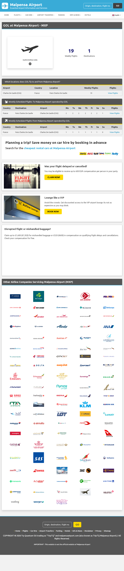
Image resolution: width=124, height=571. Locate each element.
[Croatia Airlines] (108, 356)
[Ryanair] (108, 444)
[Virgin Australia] (62, 491)
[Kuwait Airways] (15, 414)
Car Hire (28, 15)
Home (6, 15)
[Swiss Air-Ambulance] (62, 470)
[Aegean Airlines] (15, 296)
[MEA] (62, 423)
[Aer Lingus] (38, 296)
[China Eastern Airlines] (38, 356)
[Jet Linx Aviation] (38, 404)
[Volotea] (108, 491)
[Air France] (15, 316)
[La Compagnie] (38, 414)
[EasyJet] (62, 365)
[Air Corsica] (62, 307)
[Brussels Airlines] (62, 348)
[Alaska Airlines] (62, 326)
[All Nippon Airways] (108, 326)
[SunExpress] (108, 457)
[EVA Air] (108, 376)
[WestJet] (38, 502)
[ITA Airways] (15, 404)
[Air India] (38, 316)
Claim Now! (53, 177)
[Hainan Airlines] (15, 395)
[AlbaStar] (85, 326)
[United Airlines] (108, 481)
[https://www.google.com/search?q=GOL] (30, 63)
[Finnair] (15, 387)
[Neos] (85, 423)
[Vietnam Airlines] (38, 492)
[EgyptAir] (85, 365)
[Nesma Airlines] (108, 423)
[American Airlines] (15, 338)
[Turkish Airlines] (62, 481)
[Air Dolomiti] (85, 307)
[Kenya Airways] (62, 404)
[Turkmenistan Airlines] (85, 481)
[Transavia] (15, 481)
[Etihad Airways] (62, 376)
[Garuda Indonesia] (85, 387)
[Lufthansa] (85, 414)
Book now (53, 211)
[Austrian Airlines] (62, 338)
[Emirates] (15, 376)
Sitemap (107, 531)
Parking (61, 15)
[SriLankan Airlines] (85, 457)
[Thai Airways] (108, 470)
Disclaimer (89, 531)
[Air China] (38, 307)
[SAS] (38, 457)
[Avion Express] (85, 338)
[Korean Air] (108, 404)
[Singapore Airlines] (62, 457)
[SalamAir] (15, 457)
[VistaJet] (85, 491)
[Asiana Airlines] (38, 338)
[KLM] (85, 404)
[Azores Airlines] (15, 348)
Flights (17, 15)
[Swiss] (38, 470)
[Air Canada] (15, 307)
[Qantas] (108, 433)
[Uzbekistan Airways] (15, 492)
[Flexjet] (38, 387)
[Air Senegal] (108, 316)
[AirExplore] (15, 326)
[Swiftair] (15, 470)
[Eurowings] (85, 376)
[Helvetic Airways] (38, 396)
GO (117, 5)
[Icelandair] (85, 395)
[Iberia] (62, 396)
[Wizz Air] (62, 502)
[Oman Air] (38, 433)
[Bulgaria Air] (108, 348)
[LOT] (62, 414)
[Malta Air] (38, 423)
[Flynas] (62, 387)
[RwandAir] (85, 444)
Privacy (98, 531)
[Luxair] (108, 414)
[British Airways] (38, 348)
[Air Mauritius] (62, 316)
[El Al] (108, 365)
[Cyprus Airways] (15, 365)
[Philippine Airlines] (85, 433)
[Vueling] (15, 502)
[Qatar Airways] (15, 444)
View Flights (113, 93)
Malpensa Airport (28, 5)
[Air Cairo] (108, 296)
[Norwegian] (15, 433)
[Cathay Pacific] (15, 356)
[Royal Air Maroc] (38, 444)
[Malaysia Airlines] (15, 423)
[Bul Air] (85, 348)
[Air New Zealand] (85, 316)
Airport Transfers (45, 15)
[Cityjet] (62, 356)
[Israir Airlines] (108, 396)
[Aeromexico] (62, 296)
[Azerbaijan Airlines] (108, 338)
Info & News (75, 15)
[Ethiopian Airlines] (38, 376)
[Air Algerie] (85, 296)
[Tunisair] (38, 481)
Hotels (88, 15)
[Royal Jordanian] (62, 444)
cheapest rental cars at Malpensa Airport (49, 148)
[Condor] (85, 356)
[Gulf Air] (108, 387)
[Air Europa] (108, 307)
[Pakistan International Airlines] (62, 433)
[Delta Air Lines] (38, 365)
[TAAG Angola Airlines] (85, 470)
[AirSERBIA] (38, 326)
